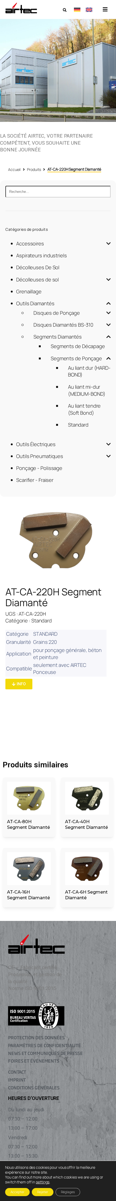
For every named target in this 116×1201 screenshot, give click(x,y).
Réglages (68, 1192)
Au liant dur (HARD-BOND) (89, 371)
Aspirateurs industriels (41, 255)
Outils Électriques (36, 444)
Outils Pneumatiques (39, 456)
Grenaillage (29, 291)
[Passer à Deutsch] (77, 9)
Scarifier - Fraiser (34, 479)
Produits (34, 169)
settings (42, 1182)
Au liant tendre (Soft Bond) (84, 409)
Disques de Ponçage (56, 312)
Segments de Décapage (78, 346)
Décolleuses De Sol (37, 267)
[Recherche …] (64, 10)
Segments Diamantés (57, 336)
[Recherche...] (58, 191)
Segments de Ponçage (76, 358)
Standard (78, 424)
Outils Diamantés (35, 303)
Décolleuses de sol (37, 279)
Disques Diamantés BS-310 (63, 324)
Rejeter (42, 1192)
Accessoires (30, 243)
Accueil (14, 169)
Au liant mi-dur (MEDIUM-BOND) (86, 390)
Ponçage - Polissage (39, 468)
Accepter (17, 1192)
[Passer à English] (89, 9)
